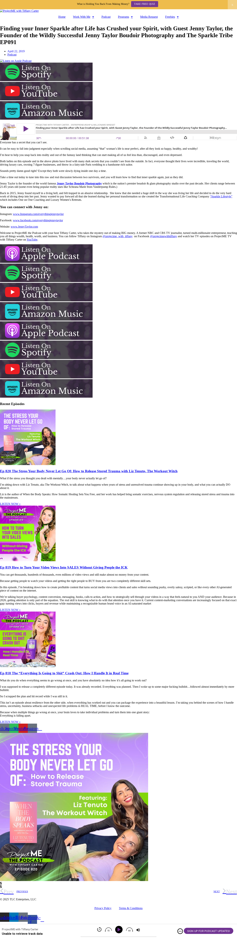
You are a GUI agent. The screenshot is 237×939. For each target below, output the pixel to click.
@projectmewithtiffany (163, 236)
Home (62, 16)
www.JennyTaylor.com (24, 226)
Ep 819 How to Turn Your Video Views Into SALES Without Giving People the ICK (64, 567)
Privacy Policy (102, 908)
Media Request (149, 16)
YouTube (32, 239)
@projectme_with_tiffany (118, 236)
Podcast (106, 16)
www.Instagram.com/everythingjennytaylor (38, 214)
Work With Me (81, 16)
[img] (180, 931)
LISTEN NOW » (10, 503)
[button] (118, 883)
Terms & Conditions (131, 908)
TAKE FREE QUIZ (144, 4)
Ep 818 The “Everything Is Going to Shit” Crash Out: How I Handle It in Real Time (64, 673)
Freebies (170, 16)
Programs (123, 16)
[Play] (119, 930)
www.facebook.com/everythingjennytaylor (38, 220)
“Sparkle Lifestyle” (221, 196)
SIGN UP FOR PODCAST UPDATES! (208, 931)
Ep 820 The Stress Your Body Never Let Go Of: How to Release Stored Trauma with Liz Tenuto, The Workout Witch (89, 471)
